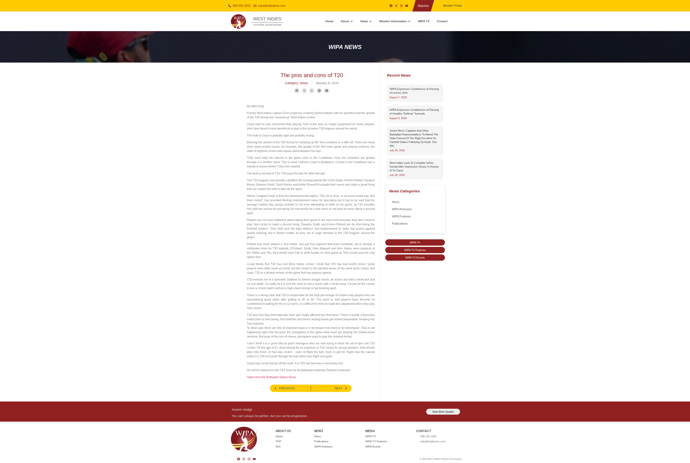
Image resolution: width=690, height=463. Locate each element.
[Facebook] (391, 6)
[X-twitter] (396, 6)
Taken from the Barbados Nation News (271, 377)
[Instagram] (401, 6)
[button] (347, 21)
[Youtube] (406, 6)
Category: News (296, 83)
